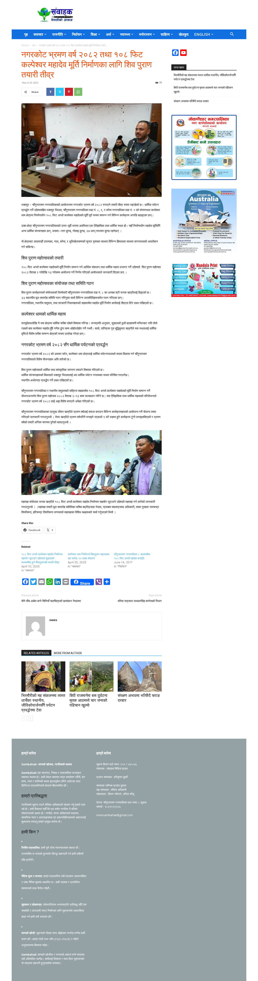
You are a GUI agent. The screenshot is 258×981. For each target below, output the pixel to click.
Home (24, 45)
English (202, 34)
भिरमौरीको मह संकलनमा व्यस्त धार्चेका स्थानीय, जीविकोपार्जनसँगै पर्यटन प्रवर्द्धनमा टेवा (205, 77)
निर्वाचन (77, 34)
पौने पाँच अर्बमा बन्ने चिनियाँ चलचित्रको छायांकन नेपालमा (51, 601)
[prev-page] (23, 718)
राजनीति (57, 34)
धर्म (33, 45)
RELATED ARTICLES (36, 653)
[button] (232, 35)
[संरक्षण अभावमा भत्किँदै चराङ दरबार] (140, 676)
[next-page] (30, 718)
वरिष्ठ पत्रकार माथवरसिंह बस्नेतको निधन (140, 601)
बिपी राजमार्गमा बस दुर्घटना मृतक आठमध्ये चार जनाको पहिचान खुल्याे (88, 700)
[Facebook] (50, 92)
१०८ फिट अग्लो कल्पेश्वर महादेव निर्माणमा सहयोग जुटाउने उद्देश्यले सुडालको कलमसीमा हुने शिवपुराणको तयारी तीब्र (41, 558)
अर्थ (108, 34)
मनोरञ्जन (145, 34)
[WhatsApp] (78, 92)
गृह (26, 34)
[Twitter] (60, 92)
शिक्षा (94, 34)
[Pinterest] (69, 92)
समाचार (38, 34)
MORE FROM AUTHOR (68, 653)
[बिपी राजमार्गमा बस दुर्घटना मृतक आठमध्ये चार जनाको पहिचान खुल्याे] (91, 676)
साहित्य (165, 34)
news (53, 620)
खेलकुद (183, 34)
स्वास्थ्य (125, 34)
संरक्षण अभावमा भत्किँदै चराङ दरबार (191, 101)
